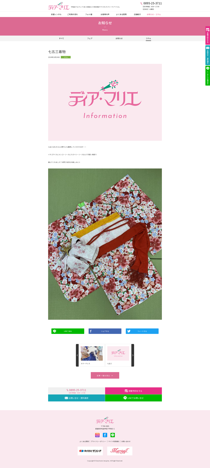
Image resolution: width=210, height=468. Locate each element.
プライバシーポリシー (98, 441)
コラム (148, 38)
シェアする (105, 331)
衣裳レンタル (56, 14)
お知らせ (119, 38)
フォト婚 (88, 14)
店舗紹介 (137, 14)
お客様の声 (105, 14)
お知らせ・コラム (154, 14)
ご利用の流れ (72, 14)
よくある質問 (121, 14)
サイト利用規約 (113, 441)
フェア (89, 38)
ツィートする (142, 331)
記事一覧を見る (103, 375)
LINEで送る (68, 331)
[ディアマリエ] (59, 5)
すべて (61, 38)
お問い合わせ (125, 441)
